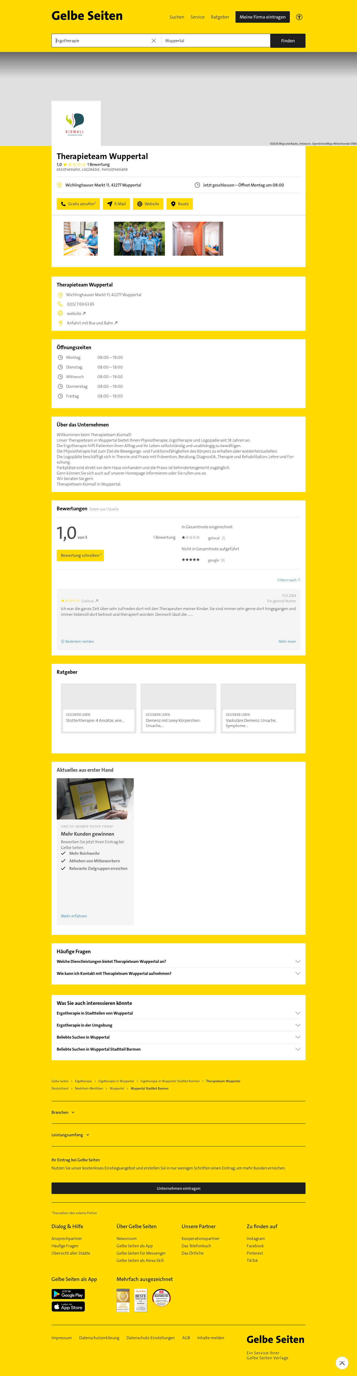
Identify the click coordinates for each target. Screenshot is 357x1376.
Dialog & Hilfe (67, 1226)
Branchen (59, 1112)
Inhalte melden (210, 1337)
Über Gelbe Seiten (137, 1226)
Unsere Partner (199, 1226)
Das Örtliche (193, 1253)
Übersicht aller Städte (70, 1253)
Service (198, 17)
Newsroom (127, 1238)
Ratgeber (220, 17)
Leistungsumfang (67, 1135)
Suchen (177, 17)
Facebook (255, 1246)
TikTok (252, 1260)
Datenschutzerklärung (99, 1337)
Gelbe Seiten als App (135, 1246)
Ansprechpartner (66, 1238)
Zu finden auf (262, 1226)
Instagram (256, 1238)
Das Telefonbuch (196, 1246)
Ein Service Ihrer (268, 1355)
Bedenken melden (80, 641)
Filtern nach (287, 580)
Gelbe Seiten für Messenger (141, 1253)
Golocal (88, 601)
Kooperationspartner (201, 1238)
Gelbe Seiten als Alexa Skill (140, 1260)
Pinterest (255, 1253)
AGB (186, 1337)
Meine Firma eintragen (263, 17)
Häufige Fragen (64, 1246)
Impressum (61, 1337)
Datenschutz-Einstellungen (150, 1337)
